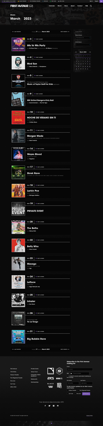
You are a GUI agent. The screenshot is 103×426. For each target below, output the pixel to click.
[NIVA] (59, 378)
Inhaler (31, 301)
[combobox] (71, 373)
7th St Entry (13, 371)
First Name (69, 380)
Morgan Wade (35, 136)
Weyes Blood (34, 154)
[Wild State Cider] (59, 385)
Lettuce (31, 282)
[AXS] (50, 378)
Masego (31, 264)
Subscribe (86, 393)
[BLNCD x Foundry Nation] (50, 385)
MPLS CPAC (13, 387)
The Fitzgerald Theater (84, 390)
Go (37, 19)
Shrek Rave (33, 173)
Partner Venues (78, 42)
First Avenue (13, 368)
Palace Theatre (72, 390)
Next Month (64, 31)
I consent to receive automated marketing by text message (79, 377)
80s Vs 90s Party (36, 46)
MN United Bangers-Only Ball (40, 100)
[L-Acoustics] (50, 371)
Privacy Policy (89, 415)
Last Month (17, 31)
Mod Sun (32, 64)
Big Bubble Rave (36, 339)
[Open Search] (91, 6)
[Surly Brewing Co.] (59, 371)
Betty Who (33, 246)
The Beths (32, 228)
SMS (68, 373)
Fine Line (78, 393)
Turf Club (71, 393)
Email (68, 366)
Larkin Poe (33, 191)
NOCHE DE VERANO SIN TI (41, 118)
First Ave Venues (78, 35)
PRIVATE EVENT (35, 211)
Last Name (82, 380)
